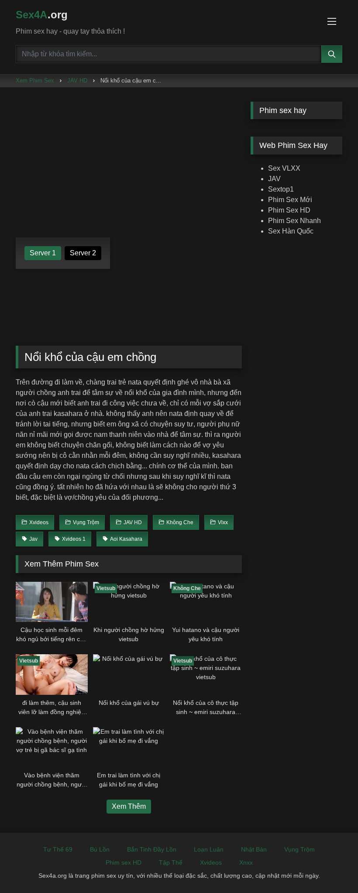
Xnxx (246, 862)
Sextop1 (281, 189)
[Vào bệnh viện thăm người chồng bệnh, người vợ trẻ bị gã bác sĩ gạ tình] (52, 747)
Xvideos (211, 862)
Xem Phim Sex (35, 80)
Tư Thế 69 (57, 849)
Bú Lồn (100, 849)
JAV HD (77, 80)
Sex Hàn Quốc (290, 231)
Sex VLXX (284, 168)
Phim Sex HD (289, 210)
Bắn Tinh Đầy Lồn (151, 849)
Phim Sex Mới (290, 199)
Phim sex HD (123, 862)
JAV (274, 178)
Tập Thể (170, 862)
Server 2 (83, 253)
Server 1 (43, 253)
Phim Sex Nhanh (294, 220)
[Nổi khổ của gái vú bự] (129, 674)
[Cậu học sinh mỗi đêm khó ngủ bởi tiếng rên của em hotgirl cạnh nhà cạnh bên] (52, 602)
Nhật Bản (254, 849)
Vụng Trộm (299, 849)
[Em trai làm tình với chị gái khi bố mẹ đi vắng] (129, 747)
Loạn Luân (209, 849)
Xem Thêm (129, 806)
